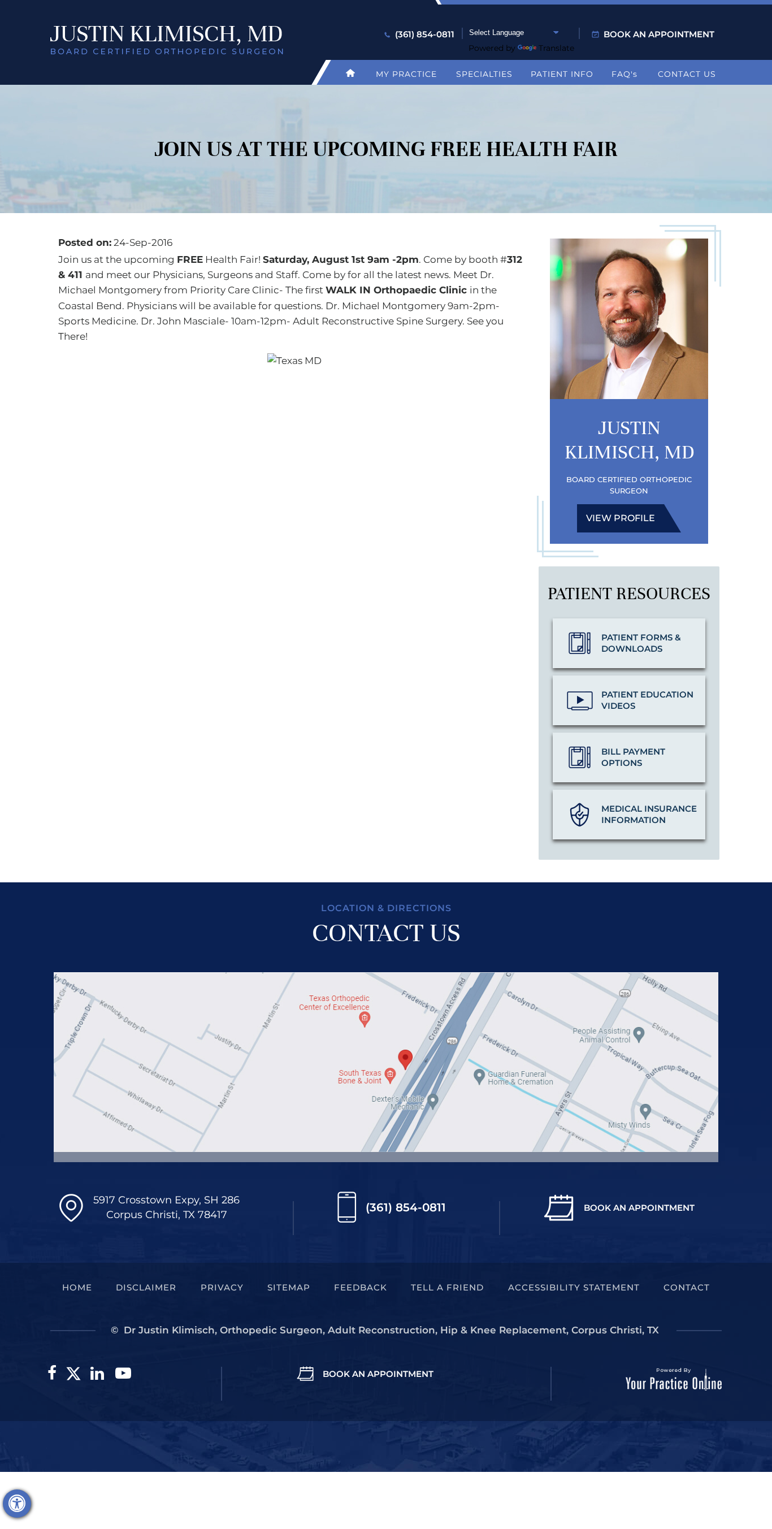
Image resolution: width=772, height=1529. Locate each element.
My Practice (406, 74)
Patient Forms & (641, 643)
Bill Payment (633, 757)
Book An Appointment (639, 1207)
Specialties (484, 74)
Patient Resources (629, 593)
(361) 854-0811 (424, 34)
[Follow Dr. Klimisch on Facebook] (52, 1373)
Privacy (222, 1287)
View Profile (620, 518)
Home (77, 1287)
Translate (556, 48)
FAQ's (624, 74)
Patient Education (647, 700)
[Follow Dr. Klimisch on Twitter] (73, 1373)
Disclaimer (146, 1287)
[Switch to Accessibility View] (17, 1503)
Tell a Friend (447, 1287)
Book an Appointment (659, 34)
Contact (686, 1287)
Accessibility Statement (574, 1287)
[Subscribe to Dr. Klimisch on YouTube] (123, 1373)
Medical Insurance (649, 814)
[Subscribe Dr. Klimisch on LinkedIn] (97, 1373)
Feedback (360, 1287)
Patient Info (562, 74)
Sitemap (288, 1287)
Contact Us (687, 74)
